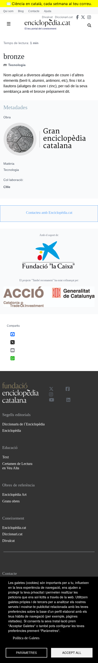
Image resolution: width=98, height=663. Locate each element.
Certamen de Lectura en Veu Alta (17, 466)
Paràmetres (26, 652)
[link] (49, 212)
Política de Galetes (26, 638)
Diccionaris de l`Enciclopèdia (23, 424)
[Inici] (47, 23)
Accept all (71, 652)
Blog (21, 11)
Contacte (33, 11)
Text (5, 457)
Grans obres (11, 501)
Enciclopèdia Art (14, 494)
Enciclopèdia (11, 430)
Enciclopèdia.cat (14, 528)
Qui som (8, 11)
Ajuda (47, 11)
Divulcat (47, 17)
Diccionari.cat (64, 17)
